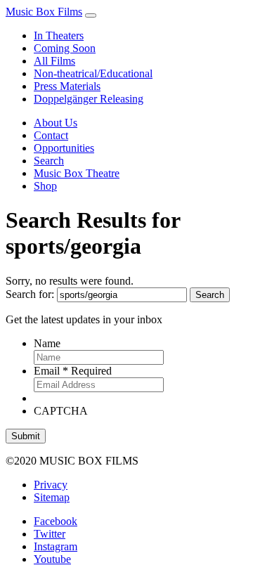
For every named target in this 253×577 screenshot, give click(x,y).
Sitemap (52, 497)
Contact (51, 135)
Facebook (55, 521)
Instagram (55, 546)
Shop (45, 186)
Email (73, 371)
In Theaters (59, 35)
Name (47, 343)
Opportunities (64, 148)
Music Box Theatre (76, 173)
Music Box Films (44, 12)
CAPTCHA (61, 411)
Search (49, 161)
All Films (54, 61)
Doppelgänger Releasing (88, 99)
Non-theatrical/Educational (93, 73)
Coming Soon (65, 48)
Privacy (50, 485)
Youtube (52, 559)
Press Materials (67, 86)
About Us (55, 123)
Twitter (49, 534)
